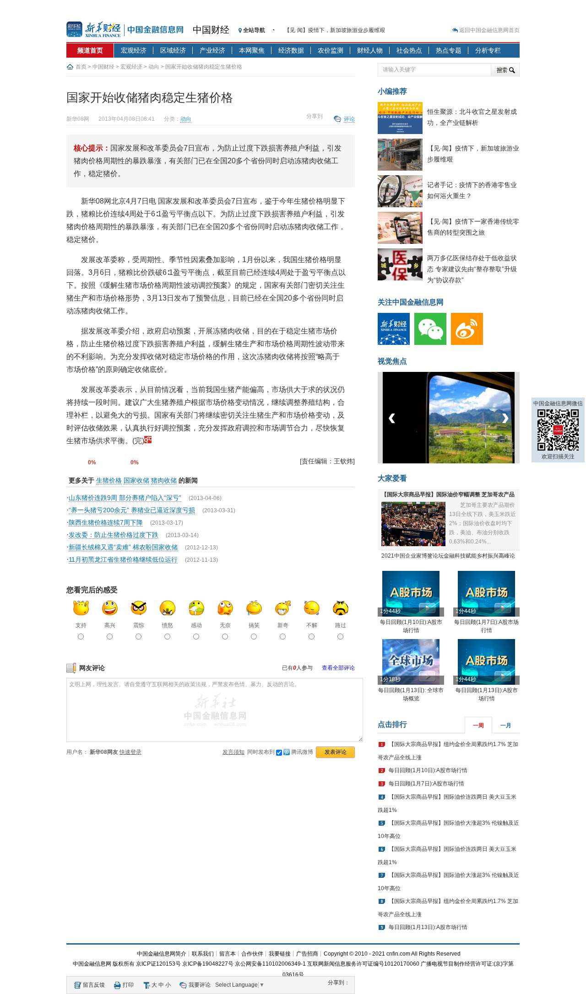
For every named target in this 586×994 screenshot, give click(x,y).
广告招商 (307, 954)
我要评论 (200, 985)
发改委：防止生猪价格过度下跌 (113, 534)
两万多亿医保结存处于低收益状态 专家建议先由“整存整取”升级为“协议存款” (472, 269)
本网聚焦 (252, 50)
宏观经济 (133, 50)
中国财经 (211, 30)
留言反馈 (94, 985)
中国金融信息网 (92, 964)
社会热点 (409, 50)
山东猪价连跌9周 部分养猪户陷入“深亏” (125, 497)
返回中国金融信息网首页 (489, 30)
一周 (478, 725)
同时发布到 (280, 752)
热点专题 (448, 50)
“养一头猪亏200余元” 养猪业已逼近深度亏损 (132, 510)
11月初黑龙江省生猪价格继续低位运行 (123, 559)
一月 (505, 725)
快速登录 (130, 752)
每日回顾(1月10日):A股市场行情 (428, 770)
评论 (349, 119)
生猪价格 (109, 480)
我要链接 (280, 954)
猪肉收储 (164, 480)
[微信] (432, 343)
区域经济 (173, 50)
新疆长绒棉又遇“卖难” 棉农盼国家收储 (123, 547)
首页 (81, 67)
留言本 (227, 954)
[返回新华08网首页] (148, 441)
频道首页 (90, 50)
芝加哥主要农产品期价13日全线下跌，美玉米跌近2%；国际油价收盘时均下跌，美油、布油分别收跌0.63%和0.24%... (482, 523)
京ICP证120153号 (158, 964)
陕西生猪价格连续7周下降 (106, 522)
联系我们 (203, 954)
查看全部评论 (338, 668)
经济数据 (291, 50)
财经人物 (370, 50)
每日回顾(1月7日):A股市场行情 (426, 783)
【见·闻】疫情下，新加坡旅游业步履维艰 (334, 30)
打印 (128, 985)
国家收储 (136, 480)
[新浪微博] (469, 343)
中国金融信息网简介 (161, 954)
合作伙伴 (252, 954)
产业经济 (212, 50)
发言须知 (233, 752)
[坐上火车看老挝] (464, 461)
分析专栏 (488, 50)
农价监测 (330, 50)
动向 (153, 67)
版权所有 (124, 964)
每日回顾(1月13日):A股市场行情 (428, 927)
